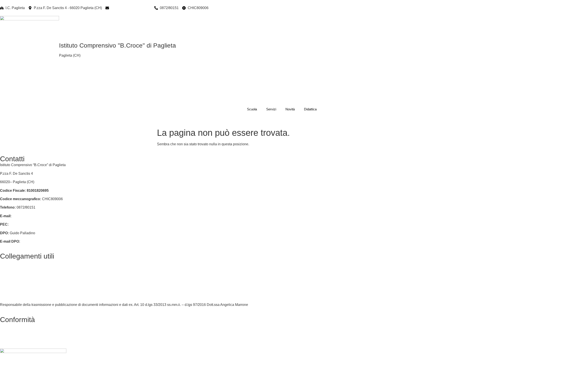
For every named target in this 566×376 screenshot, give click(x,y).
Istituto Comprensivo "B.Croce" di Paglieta (117, 45)
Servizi (271, 109)
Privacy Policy (11, 326)
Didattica (310, 109)
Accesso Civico (12, 279)
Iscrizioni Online (12, 288)
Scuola (252, 109)
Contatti (6, 262)
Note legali (8, 342)
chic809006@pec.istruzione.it (33, 224)
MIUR (4, 271)
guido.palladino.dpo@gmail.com (46, 241)
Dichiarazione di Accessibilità (23, 334)
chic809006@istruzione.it (131, 8)
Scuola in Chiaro (13, 296)
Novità (290, 109)
